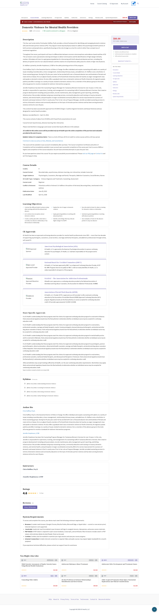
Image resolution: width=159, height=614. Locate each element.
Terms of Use (75, 599)
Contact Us (99, 154)
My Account (124, 4)
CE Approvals (114, 4)
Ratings (91, 18)
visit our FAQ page (88, 154)
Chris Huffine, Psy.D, (29, 411)
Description (24, 18)
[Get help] (154, 609)
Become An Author (104, 599)
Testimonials (84, 599)
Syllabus (66, 18)
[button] (138, 3)
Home (92, 4)
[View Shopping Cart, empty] (133, 4)
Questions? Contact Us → (125, 61)
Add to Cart (132, 17)
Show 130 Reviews (30, 507)
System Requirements (111, 18)
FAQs (50, 599)
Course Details (34, 18)
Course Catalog (102, 4)
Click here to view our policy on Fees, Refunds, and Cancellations (43, 141)
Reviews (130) (99, 18)
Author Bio (74, 18)
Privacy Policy (64, 599)
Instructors (83, 18)
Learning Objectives (46, 18)
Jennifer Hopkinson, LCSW (31, 433)
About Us (56, 599)
